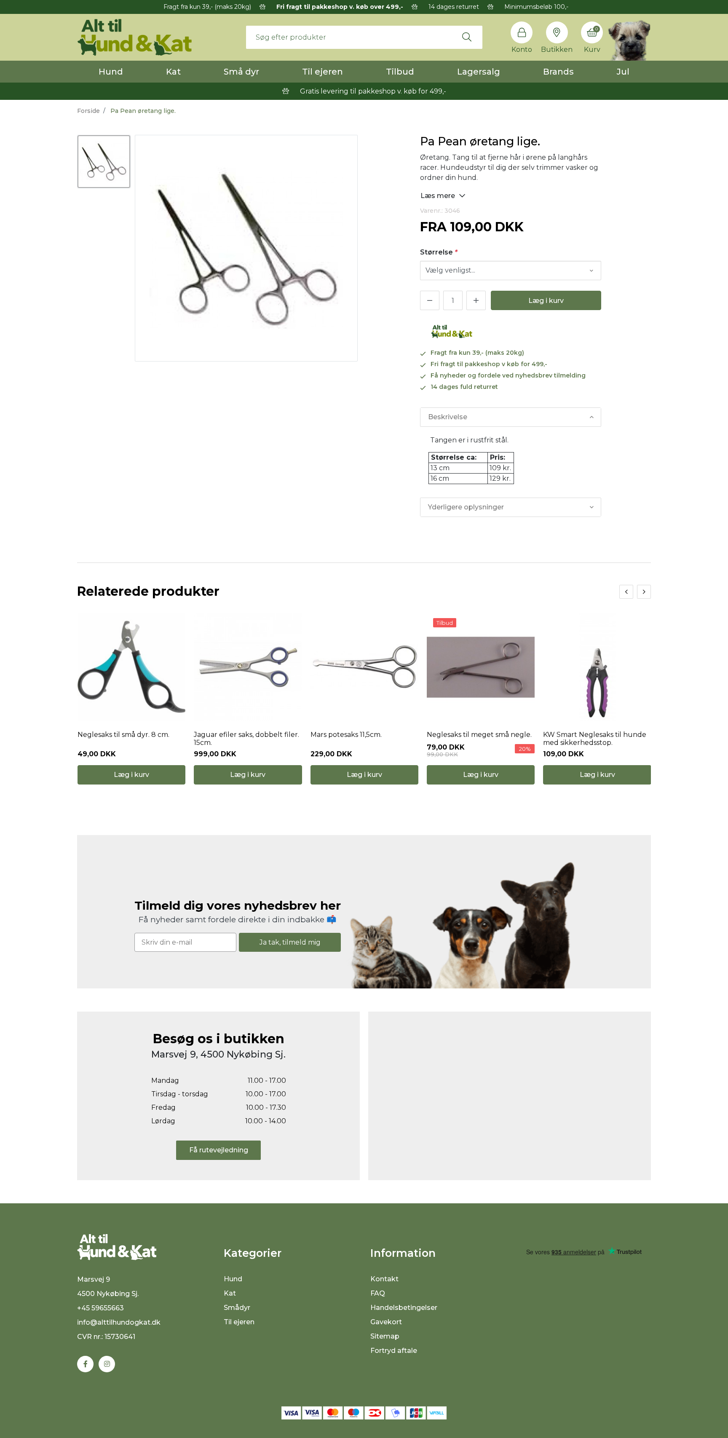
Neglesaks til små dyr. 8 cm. (123, 735)
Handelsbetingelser (403, 1308)
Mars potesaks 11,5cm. (346, 735)
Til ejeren (322, 72)
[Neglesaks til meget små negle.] (481, 667)
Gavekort (386, 1322)
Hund (111, 72)
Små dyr (241, 72)
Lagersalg (478, 72)
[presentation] (626, 592)
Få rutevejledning (218, 1150)
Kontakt (384, 1279)
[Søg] (466, 37)
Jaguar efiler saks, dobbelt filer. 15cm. (246, 739)
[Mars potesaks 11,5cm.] (364, 667)
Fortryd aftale (393, 1351)
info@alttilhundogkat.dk (119, 1322)
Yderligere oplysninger (466, 507)
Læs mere (438, 196)
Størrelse (439, 252)
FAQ (377, 1293)
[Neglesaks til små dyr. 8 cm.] (131, 667)
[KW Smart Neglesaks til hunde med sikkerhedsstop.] (597, 667)
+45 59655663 (100, 1308)
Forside (88, 111)
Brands (558, 72)
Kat (173, 72)
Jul (623, 72)
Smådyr (237, 1308)
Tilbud (400, 72)
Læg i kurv (546, 301)
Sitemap (384, 1336)
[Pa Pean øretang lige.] (104, 161)
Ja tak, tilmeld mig (290, 942)
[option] (104, 161)
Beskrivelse (447, 417)
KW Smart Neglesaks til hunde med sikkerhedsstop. (594, 739)
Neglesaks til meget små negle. (479, 735)
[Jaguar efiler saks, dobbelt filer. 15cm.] (248, 667)
